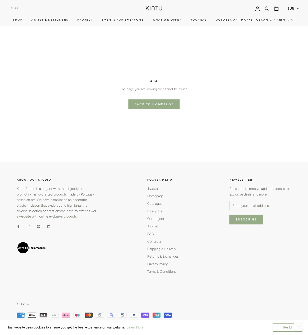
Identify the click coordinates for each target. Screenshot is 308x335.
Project (85, 19)
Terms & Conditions (161, 272)
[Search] (267, 8)
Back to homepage (154, 104)
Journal (198, 19)
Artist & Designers (50, 19)
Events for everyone (123, 19)
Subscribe (246, 219)
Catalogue (155, 204)
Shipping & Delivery (161, 249)
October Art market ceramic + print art (255, 19)
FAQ (150, 234)
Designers (154, 211)
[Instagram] (28, 226)
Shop (18, 19)
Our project (155, 219)
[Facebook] (18, 226)
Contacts (154, 241)
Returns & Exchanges (163, 256)
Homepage (155, 196)
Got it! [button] (287, 327)
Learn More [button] (135, 327)
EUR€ (14, 8)
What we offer (167, 19)
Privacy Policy (157, 264)
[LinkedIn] (48, 226)
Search (152, 188)
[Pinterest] (38, 226)
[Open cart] (276, 8)
